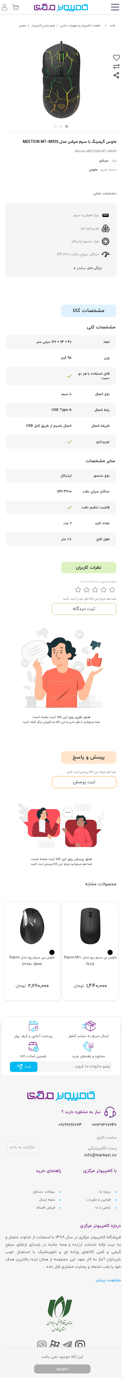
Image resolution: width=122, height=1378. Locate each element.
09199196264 (70, 1125)
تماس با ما (103, 1207)
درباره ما (105, 1192)
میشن (103, 160)
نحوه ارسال (47, 1199)
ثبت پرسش (84, 782)
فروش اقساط (46, 1207)
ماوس (93, 169)
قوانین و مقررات (99, 1199)
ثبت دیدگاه (84, 609)
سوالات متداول (44, 1192)
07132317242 (104, 1125)
